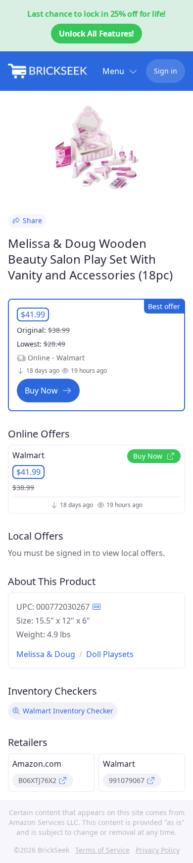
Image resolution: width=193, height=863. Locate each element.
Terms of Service (102, 850)
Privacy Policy (158, 850)
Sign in (165, 71)
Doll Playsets (110, 654)
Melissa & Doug (45, 654)
